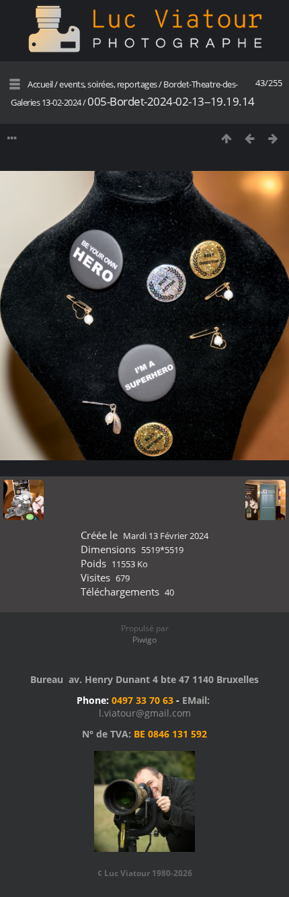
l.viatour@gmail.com (145, 713)
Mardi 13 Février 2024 (165, 536)
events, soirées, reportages (109, 84)
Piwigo (144, 639)
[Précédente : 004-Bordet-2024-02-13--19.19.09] (249, 138)
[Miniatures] (226, 138)
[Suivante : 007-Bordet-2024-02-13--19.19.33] (273, 138)
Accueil (40, 84)
